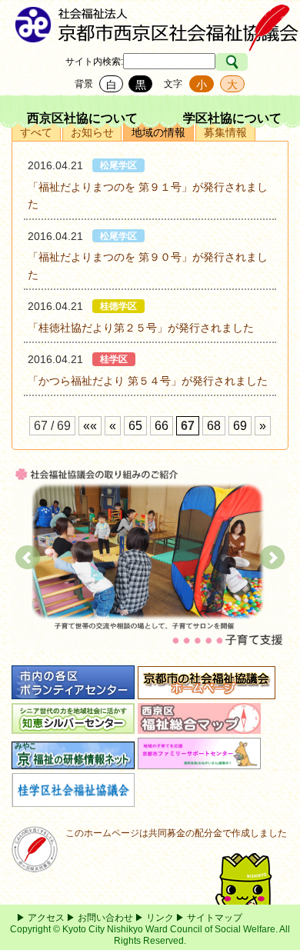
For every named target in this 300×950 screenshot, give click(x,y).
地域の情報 (158, 132)
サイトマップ (214, 917)
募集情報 (225, 132)
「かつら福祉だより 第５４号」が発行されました (148, 381)
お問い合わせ (105, 917)
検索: (112, 61)
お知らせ (92, 132)
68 (214, 425)
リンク (160, 917)
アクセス (46, 917)
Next (272, 557)
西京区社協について (82, 118)
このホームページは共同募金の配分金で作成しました (176, 833)
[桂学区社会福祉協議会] (73, 798)
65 (135, 425)
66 (161, 425)
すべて (36, 132)
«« (90, 425)
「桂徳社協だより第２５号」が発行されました (141, 328)
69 (240, 425)
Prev (27, 557)
